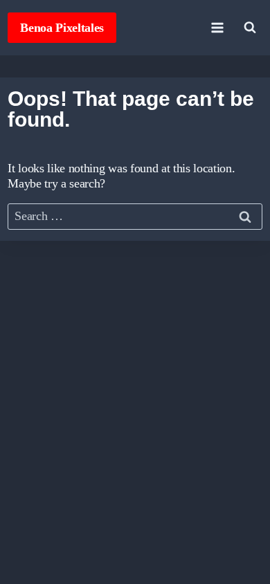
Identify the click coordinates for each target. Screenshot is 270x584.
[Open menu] (218, 27)
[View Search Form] (249, 27)
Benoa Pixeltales (62, 28)
